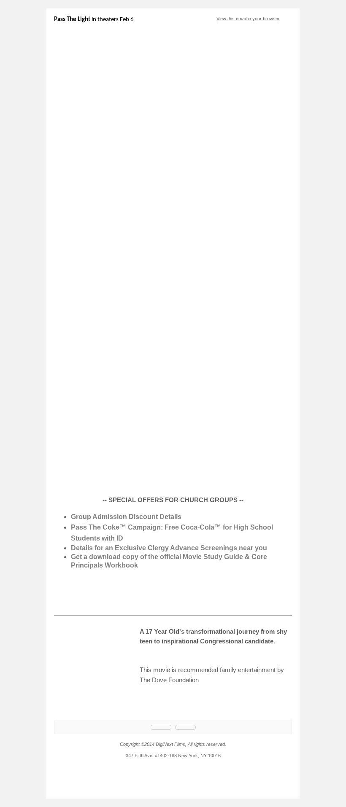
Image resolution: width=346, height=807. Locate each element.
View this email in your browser (248, 18)
